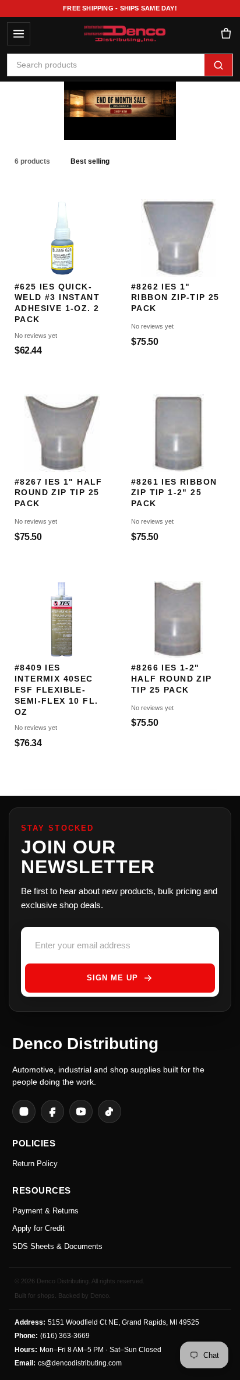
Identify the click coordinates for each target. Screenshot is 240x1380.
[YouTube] (81, 1111)
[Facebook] (52, 1111)
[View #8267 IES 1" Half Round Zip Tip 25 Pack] (62, 427)
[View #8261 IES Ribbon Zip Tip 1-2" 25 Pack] (178, 427)
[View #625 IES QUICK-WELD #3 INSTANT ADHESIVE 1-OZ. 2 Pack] (62, 232)
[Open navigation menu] (18, 33)
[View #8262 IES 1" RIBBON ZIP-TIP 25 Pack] (178, 232)
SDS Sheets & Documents (57, 1246)
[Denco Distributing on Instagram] (24, 1111)
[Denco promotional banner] (120, 105)
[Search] (218, 65)
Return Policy (35, 1163)
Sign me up (112, 977)
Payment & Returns (45, 1210)
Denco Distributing (85, 1044)
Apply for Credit (38, 1228)
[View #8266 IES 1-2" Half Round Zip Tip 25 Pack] (178, 613)
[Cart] (225, 34)
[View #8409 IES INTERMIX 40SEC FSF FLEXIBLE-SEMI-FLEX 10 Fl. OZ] (62, 613)
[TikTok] (109, 1111)
